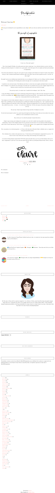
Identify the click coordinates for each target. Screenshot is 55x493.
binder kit (4, 445)
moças (3, 417)
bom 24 (3, 448)
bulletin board (5, 432)
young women (5, 383)
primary (3, 390)
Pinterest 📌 (4, 217)
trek (3, 465)
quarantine (4, 459)
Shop (4, 1)
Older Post (4, 205)
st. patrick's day (5, 429)
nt (2, 457)
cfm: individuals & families (7, 420)
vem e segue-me (5, 466)
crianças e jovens (5, 433)
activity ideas (4, 385)
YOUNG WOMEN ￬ (13, 1)
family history (5, 451)
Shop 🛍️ (4, 220)
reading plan (4, 460)
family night (4, 435)
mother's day (4, 426)
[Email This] (29, 161)
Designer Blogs (31, 492)
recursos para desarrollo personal (17, 255)
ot (2, 409)
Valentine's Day (5, 403)
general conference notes (7, 436)
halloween (4, 399)
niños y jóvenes (5, 439)
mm (3, 424)
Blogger (30, 490)
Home (27, 205)
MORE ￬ (32, 3)
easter (3, 394)
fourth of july (5, 414)
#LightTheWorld (5, 444)
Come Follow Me (5, 396)
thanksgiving (4, 400)
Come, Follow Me (33, 1)
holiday (3, 415)
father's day (4, 423)
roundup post (4, 405)
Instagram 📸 (5, 219)
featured (3, 391)
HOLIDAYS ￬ (24, 3)
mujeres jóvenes (5, 418)
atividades (4, 430)
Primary (23, 1)
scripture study (5, 462)
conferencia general (6, 450)
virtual (3, 468)
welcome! (3, 25)
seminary (4, 427)
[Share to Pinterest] (35, 161)
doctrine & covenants (6, 421)
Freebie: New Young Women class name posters (20, 235)
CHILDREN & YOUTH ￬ (47, 1)
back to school (5, 406)
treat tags (4, 382)
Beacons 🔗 (4, 216)
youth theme (4, 402)
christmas (4, 386)
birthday (4, 447)
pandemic (4, 393)
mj (2, 456)
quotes (30, 162)
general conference (6, 388)
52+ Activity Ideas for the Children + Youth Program (21, 245)
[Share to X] (32, 161)
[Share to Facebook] (33, 161)
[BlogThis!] (31, 161)
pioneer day (4, 411)
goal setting (4, 438)
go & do (4, 397)
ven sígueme (4, 442)
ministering (4, 453)
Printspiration (27, 13)
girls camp (4, 379)
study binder (4, 463)
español (3, 380)
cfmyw (3, 408)
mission (3, 454)
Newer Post (51, 205)
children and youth (6, 412)
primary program (5, 441)
